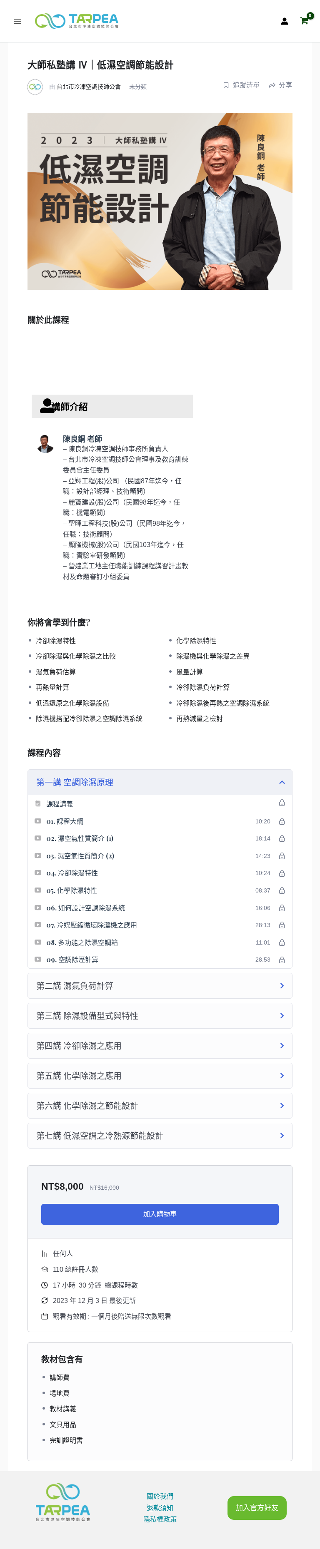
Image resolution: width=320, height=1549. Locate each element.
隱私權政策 (160, 1519)
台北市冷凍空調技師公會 (89, 86)
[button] (257, 1508)
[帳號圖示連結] (284, 21)
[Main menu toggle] (17, 21)
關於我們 (160, 1496)
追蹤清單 (246, 85)
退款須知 (160, 1508)
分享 (285, 85)
